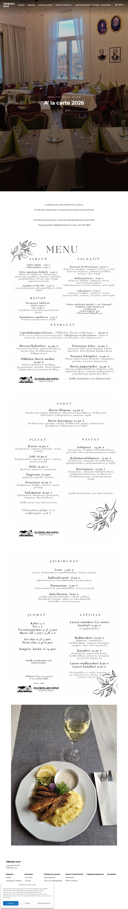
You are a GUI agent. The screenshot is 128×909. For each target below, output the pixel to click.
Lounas (27, 881)
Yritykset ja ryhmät (52, 874)
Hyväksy (11, 903)
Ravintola (66, 97)
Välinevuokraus (71, 881)
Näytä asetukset (44, 903)
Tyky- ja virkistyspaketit (53, 881)
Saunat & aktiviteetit (74, 874)
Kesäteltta (111, 874)
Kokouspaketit (50, 877)
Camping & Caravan (14, 881)
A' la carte (76, 97)
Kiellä (27, 903)
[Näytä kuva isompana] (64, 313)
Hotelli (8, 877)
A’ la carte (28, 877)
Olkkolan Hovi (54, 97)
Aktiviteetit (69, 877)
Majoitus (9, 874)
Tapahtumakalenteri (95, 874)
